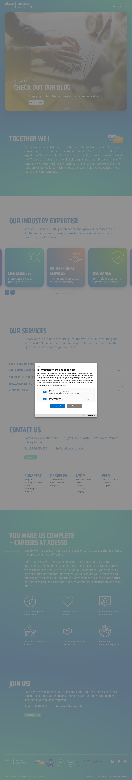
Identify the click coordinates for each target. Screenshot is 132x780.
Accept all (57, 406)
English (40, 366)
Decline (74, 406)
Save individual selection (66, 410)
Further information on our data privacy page (51, 385)
